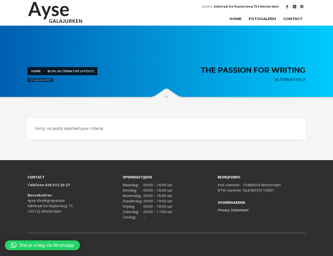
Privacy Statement (233, 209)
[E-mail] (301, 6)
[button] (42, 245)
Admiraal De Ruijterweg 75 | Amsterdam (246, 6)
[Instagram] (294, 6)
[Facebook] (287, 6)
